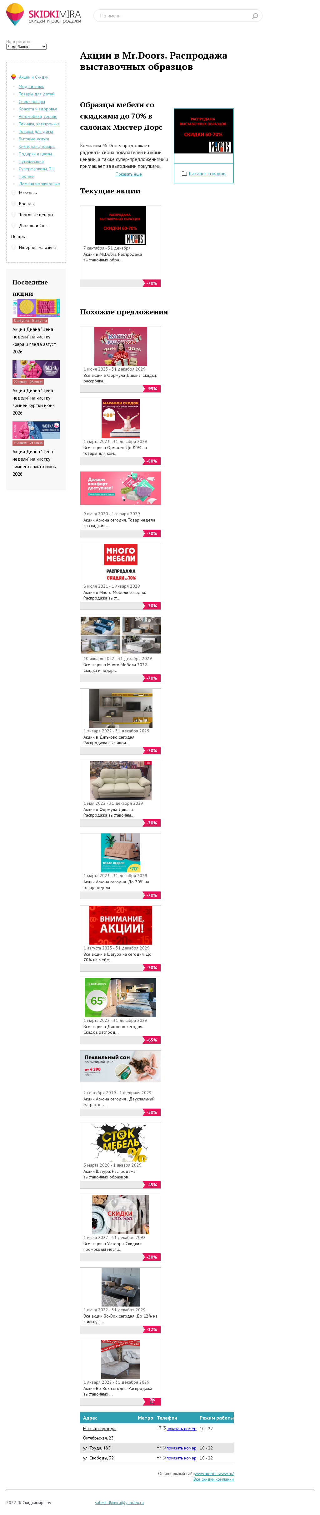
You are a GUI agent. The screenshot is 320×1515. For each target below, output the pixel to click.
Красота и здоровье (38, 109)
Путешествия (31, 161)
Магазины (28, 193)
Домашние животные (39, 184)
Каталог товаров (207, 173)
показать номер (182, 1428)
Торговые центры (36, 214)
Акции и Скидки (33, 77)
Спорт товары (32, 101)
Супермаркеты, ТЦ (36, 169)
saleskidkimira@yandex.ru (119, 1502)
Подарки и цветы (35, 154)
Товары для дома (36, 131)
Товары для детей (36, 94)
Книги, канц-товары (37, 146)
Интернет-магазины (37, 247)
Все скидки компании (213, 1479)
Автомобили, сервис (38, 116)
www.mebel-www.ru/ (214, 1473)
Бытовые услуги (34, 139)
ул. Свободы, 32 (98, 1458)
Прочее (26, 176)
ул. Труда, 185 (97, 1448)
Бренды (26, 203)
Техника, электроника (39, 124)
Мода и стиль (31, 86)
